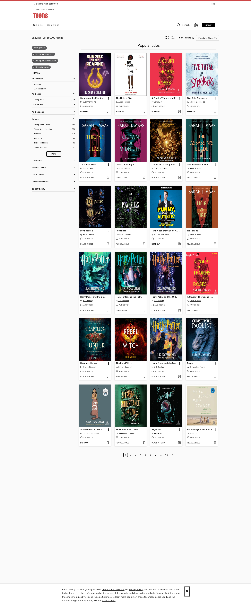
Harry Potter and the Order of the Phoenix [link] (165, 297)
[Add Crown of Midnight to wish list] (144, 178)
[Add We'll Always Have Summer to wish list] (215, 443)
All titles (37, 84)
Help (213, 4)
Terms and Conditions (113, 589)
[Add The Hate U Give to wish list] (144, 112)
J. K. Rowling (88, 301)
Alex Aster (158, 433)
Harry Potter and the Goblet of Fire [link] (93, 297)
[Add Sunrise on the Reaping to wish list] (108, 112)
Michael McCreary (161, 234)
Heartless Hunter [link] (88, 363)
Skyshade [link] (156, 429)
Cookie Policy (109, 600)
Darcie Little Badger (91, 433)
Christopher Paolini (197, 367)
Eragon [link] (190, 363)
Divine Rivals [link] (86, 231)
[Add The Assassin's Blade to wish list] (215, 178)
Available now (40, 89)
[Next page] (173, 455)
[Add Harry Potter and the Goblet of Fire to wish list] (108, 310)
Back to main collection (47, 4)
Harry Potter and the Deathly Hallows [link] (165, 363)
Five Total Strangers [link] (197, 98)
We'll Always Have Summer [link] (200, 429)
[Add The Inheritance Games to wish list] (144, 443)
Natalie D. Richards (197, 102)
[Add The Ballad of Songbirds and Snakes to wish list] (179, 178)
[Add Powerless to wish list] (144, 244)
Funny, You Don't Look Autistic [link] (165, 231)
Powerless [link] (121, 231)
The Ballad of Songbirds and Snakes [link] (165, 164)
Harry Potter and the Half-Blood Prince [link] (129, 297)
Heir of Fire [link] (192, 231)
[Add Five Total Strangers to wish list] (215, 112)
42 (166, 455)
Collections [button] (53, 25)
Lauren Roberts (124, 234)
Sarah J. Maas (159, 102)
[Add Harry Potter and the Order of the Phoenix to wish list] (179, 310)
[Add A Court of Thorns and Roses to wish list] (179, 112)
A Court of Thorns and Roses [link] (165, 98)
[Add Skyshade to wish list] (179, 443)
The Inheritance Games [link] (127, 429)
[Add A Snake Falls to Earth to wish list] (108, 443)
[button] (183, 25)
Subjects (38, 25)
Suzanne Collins (89, 102)
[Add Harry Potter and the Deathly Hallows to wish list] (179, 377)
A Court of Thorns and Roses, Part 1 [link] (200, 297)
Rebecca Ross (88, 234)
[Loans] (196, 25)
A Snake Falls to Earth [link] (91, 429)
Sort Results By (186, 37)
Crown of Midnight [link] (125, 164)
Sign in (208, 25)
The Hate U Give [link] (124, 98)
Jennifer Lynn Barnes (126, 433)
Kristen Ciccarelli (89, 367)
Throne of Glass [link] (88, 164)
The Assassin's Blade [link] (197, 164)
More (53, 154)
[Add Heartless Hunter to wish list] (108, 377)
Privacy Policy (136, 589)
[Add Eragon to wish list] (215, 377)
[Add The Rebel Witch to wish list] (144, 377)
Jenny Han (194, 433)
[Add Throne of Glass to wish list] (108, 178)
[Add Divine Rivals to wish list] (108, 244)
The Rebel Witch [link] (124, 363)
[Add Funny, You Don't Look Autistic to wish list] (179, 244)
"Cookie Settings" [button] (102, 596)
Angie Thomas (124, 102)
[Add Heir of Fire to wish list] (215, 244)
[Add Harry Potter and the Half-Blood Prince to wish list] (144, 310)
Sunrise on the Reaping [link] (91, 98)
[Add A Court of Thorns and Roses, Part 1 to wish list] (215, 310)
